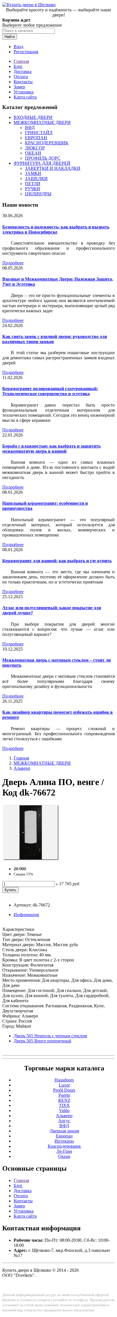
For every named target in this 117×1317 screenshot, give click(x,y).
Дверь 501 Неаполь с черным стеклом (50, 1035)
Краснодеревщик (64, 1146)
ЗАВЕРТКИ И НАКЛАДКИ (52, 168)
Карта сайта (25, 97)
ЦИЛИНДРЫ (38, 193)
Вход (18, 46)
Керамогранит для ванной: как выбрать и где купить (57, 560)
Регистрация (26, 51)
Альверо (22, 768)
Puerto (64, 1095)
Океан (64, 1156)
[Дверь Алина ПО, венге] (30, 859)
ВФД (30, 127)
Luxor (64, 1085)
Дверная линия (64, 1130)
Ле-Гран (64, 1151)
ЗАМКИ (33, 173)
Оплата (21, 76)
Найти (10, 37)
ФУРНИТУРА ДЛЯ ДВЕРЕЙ (42, 163)
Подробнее (13, 262)
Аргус (64, 1120)
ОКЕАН (33, 153)
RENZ (64, 1100)
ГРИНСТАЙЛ (39, 132)
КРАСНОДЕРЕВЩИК (46, 142)
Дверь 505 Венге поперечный (42, 1040)
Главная (21, 61)
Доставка (23, 71)
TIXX (64, 1105)
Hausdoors (64, 1079)
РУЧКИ (32, 188)
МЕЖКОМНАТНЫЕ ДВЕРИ (42, 122)
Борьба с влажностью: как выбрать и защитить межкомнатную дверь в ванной (51, 449)
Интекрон (64, 1141)
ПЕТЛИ (32, 183)
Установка (24, 91)
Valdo (64, 1110)
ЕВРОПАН (36, 137)
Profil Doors (64, 1090)
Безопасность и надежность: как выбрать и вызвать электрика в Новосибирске (55, 229)
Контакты (23, 81)
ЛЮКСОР (35, 148)
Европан (64, 1136)
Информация (26, 914)
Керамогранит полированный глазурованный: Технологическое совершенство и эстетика (50, 391)
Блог (18, 66)
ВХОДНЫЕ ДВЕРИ (33, 117)
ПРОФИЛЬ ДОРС (42, 158)
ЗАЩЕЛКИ (36, 178)
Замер (19, 86)
